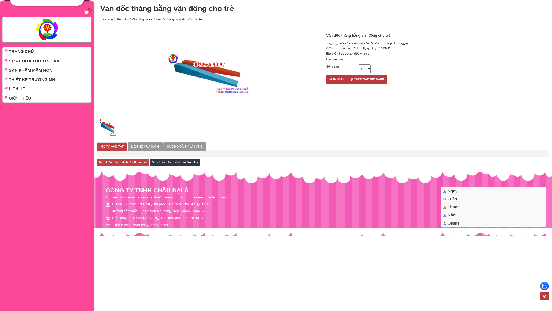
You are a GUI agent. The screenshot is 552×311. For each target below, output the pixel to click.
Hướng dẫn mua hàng (185, 146)
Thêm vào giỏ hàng (368, 79)
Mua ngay (336, 79)
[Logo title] (47, 29)
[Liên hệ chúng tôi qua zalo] (544, 286)
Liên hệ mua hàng (145, 146)
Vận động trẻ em (142, 19)
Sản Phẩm (122, 19)
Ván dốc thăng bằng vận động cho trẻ (179, 19)
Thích (332, 48)
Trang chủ (106, 19)
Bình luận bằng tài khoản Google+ (175, 162)
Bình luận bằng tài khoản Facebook (123, 162)
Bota (333, 234)
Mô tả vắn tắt (112, 146)
